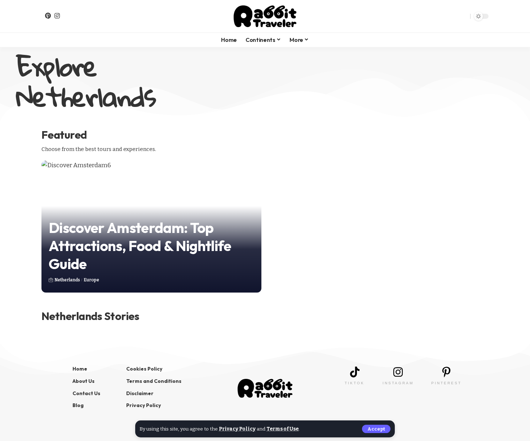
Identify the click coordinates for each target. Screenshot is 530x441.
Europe (91, 279)
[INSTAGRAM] (398, 372)
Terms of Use (282, 429)
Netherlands (67, 279)
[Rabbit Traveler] (265, 16)
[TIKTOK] (354, 372)
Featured (64, 135)
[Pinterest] (48, 16)
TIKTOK (355, 383)
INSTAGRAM (398, 383)
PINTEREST (446, 383)
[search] (462, 16)
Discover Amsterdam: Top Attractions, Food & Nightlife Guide (140, 246)
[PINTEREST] (446, 372)
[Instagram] (57, 16)
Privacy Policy (237, 429)
